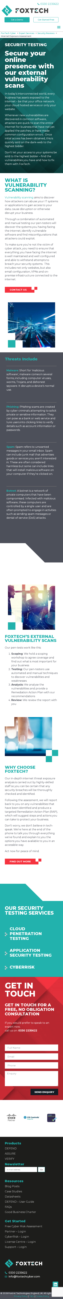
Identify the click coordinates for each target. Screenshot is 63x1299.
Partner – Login (15, 1231)
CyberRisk (22, 967)
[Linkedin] (55, 1284)
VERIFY (9, 1158)
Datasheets (12, 1196)
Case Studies (13, 1191)
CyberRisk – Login (17, 1236)
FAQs (8, 1206)
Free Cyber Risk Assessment (23, 1226)
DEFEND (11, 1148)
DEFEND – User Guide (19, 1201)
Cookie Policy (42, 1296)
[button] (58, 27)
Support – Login (16, 1246)
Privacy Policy (21, 1296)
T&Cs (31, 1296)
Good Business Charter (20, 1212)
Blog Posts (12, 1186)
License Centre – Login (20, 1241)
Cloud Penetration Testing (26, 933)
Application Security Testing (31, 953)
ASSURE (10, 1153)
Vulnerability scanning (19, 197)
